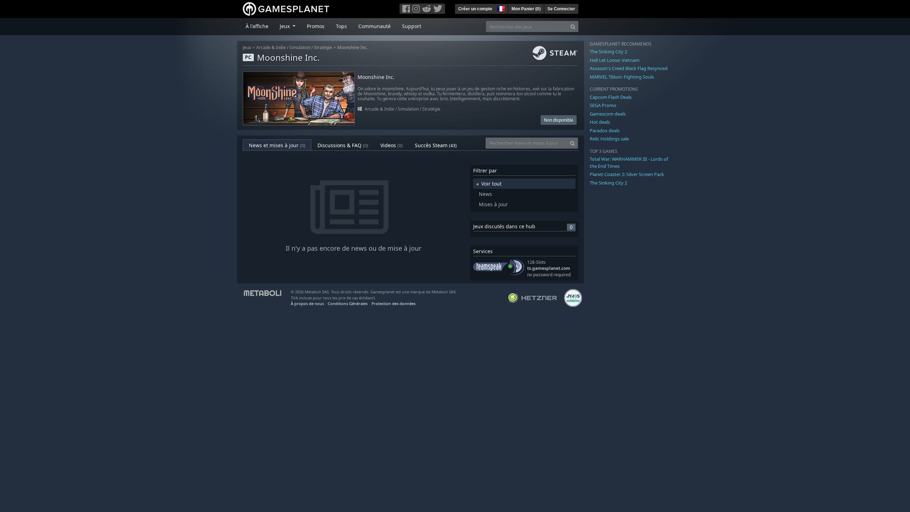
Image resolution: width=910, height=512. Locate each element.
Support (411, 26)
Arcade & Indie (271, 47)
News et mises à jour (277, 145)
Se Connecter (561, 8)
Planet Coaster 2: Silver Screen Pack (627, 174)
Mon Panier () (526, 8)
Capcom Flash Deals (611, 97)
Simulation (299, 47)
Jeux (247, 47)
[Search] (572, 26)
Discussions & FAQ (342, 145)
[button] (500, 7)
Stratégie (323, 47)
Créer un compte (475, 8)
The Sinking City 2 (608, 51)
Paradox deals (605, 130)
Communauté (374, 26)
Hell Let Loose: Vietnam (614, 60)
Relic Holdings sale (609, 138)
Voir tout (491, 183)
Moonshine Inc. (352, 47)
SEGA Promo (603, 105)
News (485, 194)
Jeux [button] (285, 26)
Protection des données (393, 303)
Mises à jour (493, 204)
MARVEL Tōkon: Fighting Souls (622, 77)
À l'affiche (257, 26)
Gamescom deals (608, 114)
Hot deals (600, 122)
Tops (341, 26)
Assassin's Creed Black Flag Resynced (629, 68)
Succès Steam (436, 145)
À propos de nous (307, 303)
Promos (316, 26)
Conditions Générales (348, 303)
